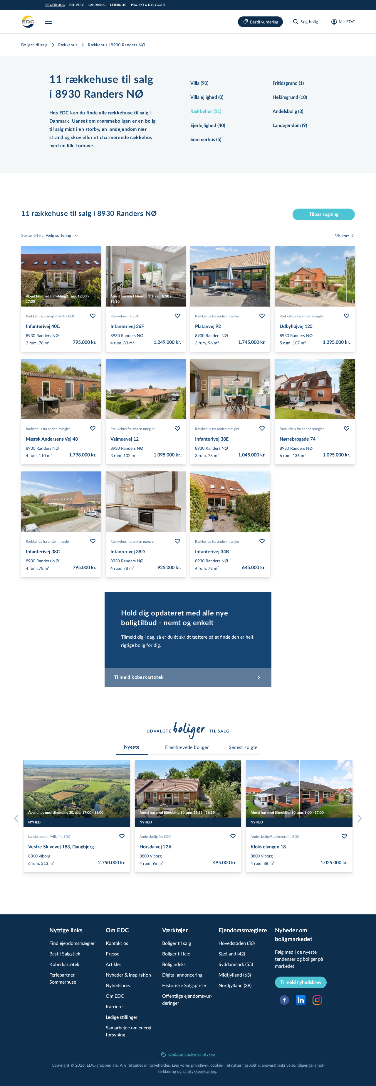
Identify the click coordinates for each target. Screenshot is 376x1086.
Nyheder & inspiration (128, 974)
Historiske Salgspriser (184, 985)
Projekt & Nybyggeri (148, 5)
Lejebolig (118, 5)
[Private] (28, 22)
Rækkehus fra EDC (125, 316)
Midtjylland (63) (235, 974)
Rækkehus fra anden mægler (217, 316)
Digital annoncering (182, 974)
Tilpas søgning (323, 214)
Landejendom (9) (290, 125)
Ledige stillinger (121, 1017)
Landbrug (96, 5)
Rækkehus (68, 44)
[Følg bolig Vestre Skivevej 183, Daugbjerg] (121, 836)
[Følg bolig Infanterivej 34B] (262, 541)
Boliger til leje (176, 953)
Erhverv (76, 5)
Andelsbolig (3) (288, 111)
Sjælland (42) (232, 953)
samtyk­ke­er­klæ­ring (199, 1071)
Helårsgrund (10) (290, 97)
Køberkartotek (64, 964)
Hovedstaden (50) (237, 943)
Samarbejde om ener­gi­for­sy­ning (129, 1031)
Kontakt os (117, 943)
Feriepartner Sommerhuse (62, 978)
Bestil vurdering (264, 21)
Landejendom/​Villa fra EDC (49, 836)
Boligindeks (174, 964)
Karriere (114, 1006)
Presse (112, 953)
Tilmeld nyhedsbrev (300, 982)
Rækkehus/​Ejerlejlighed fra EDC (50, 316)
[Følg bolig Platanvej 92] (262, 315)
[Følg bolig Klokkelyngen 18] (344, 836)
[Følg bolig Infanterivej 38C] (92, 541)
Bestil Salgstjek (64, 953)
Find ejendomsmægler (72, 943)
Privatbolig (55, 5)
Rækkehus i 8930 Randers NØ (116, 44)
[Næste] (358, 818)
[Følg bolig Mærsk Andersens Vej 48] (92, 428)
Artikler (113, 964)
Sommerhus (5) (205, 139)
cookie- (217, 1065)
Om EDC (115, 996)
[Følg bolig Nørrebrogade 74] (346, 428)
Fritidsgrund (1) (288, 83)
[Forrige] (17, 818)
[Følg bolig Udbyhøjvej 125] (346, 315)
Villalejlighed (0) (206, 97)
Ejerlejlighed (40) (207, 125)
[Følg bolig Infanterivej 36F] (177, 315)
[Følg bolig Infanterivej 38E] (262, 428)
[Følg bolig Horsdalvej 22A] (232, 836)
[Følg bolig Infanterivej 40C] (92, 315)
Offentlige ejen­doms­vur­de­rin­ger (187, 999)
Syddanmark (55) (236, 964)
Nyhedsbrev (118, 985)
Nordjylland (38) (235, 985)
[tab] (132, 747)
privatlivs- (199, 1065)
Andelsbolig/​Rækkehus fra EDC (275, 836)
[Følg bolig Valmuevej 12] (177, 428)
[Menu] (49, 22)
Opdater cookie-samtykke (191, 1054)
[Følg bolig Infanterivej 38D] (177, 541)
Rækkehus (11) (205, 111)
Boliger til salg (34, 44)
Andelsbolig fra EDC (155, 836)
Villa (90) (199, 83)
